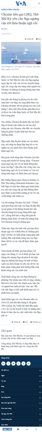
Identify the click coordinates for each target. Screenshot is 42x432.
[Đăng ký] (28, 363)
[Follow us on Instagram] (18, 363)
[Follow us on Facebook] (3, 363)
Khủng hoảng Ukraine (10, 9)
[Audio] (27, 429)
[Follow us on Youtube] (13, 363)
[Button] (29, 39)
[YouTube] (18, 429)
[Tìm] (36, 429)
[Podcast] (23, 363)
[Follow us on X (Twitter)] (8, 363)
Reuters (4, 29)
